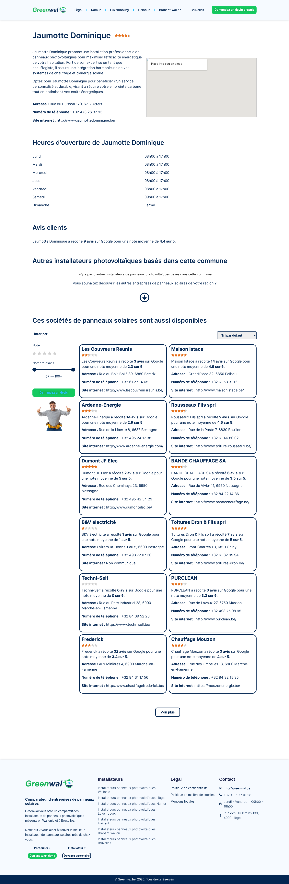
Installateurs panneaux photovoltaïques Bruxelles (127, 841)
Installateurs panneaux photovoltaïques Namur (132, 804)
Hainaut (144, 10)
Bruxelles (197, 10)
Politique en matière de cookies (192, 794)
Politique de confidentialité (189, 788)
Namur (96, 10)
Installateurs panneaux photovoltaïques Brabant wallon (127, 831)
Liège (78, 10)
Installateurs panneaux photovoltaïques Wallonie (127, 790)
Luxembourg (119, 10)
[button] (167, 712)
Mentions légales (182, 801)
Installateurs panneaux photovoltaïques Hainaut (127, 821)
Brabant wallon (170, 10)
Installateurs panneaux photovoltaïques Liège (131, 798)
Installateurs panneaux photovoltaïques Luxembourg (127, 811)
